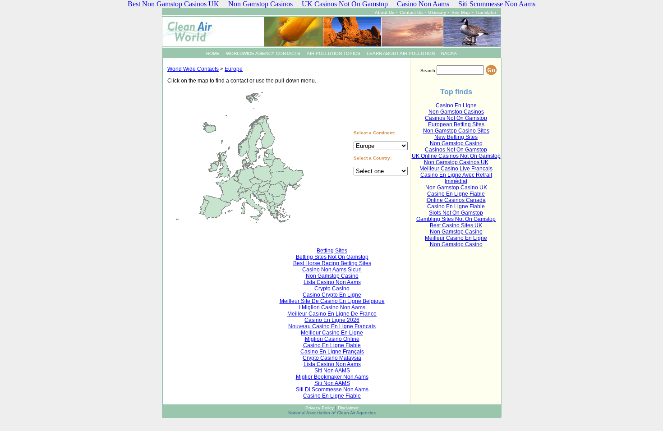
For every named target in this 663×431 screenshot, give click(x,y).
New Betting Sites (456, 137)
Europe (234, 69)
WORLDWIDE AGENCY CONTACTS (263, 53)
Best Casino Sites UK (456, 225)
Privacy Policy (319, 407)
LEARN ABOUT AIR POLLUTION (401, 53)
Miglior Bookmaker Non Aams (332, 377)
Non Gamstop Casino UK (456, 187)
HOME (213, 53)
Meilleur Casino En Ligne (456, 238)
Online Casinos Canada (456, 200)
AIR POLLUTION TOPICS (333, 53)
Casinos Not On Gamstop (456, 118)
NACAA (449, 53)
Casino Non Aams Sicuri (332, 269)
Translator (485, 12)
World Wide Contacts (193, 69)
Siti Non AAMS (332, 370)
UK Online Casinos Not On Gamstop (456, 156)
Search (427, 70)
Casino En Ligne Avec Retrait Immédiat (456, 178)
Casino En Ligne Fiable (456, 194)
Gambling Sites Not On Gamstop (456, 219)
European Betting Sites (456, 124)
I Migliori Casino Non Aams (332, 307)
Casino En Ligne (456, 105)
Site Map (460, 12)
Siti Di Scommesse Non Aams (332, 389)
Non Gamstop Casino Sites (456, 131)
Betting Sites (332, 251)
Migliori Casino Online (332, 339)
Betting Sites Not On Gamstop (332, 257)
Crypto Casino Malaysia (332, 358)
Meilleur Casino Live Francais (456, 168)
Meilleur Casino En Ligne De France (332, 314)
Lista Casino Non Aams (332, 282)
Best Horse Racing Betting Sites (332, 263)
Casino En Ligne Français (332, 351)
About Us (384, 12)
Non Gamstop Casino (456, 143)
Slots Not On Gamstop (456, 213)
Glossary (437, 12)
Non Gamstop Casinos (456, 112)
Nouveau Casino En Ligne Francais (332, 326)
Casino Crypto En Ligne (332, 295)
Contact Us (411, 12)
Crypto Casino (332, 288)
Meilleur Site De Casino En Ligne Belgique (332, 301)
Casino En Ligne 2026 (331, 320)
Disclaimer (348, 407)
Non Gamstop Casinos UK (456, 162)
